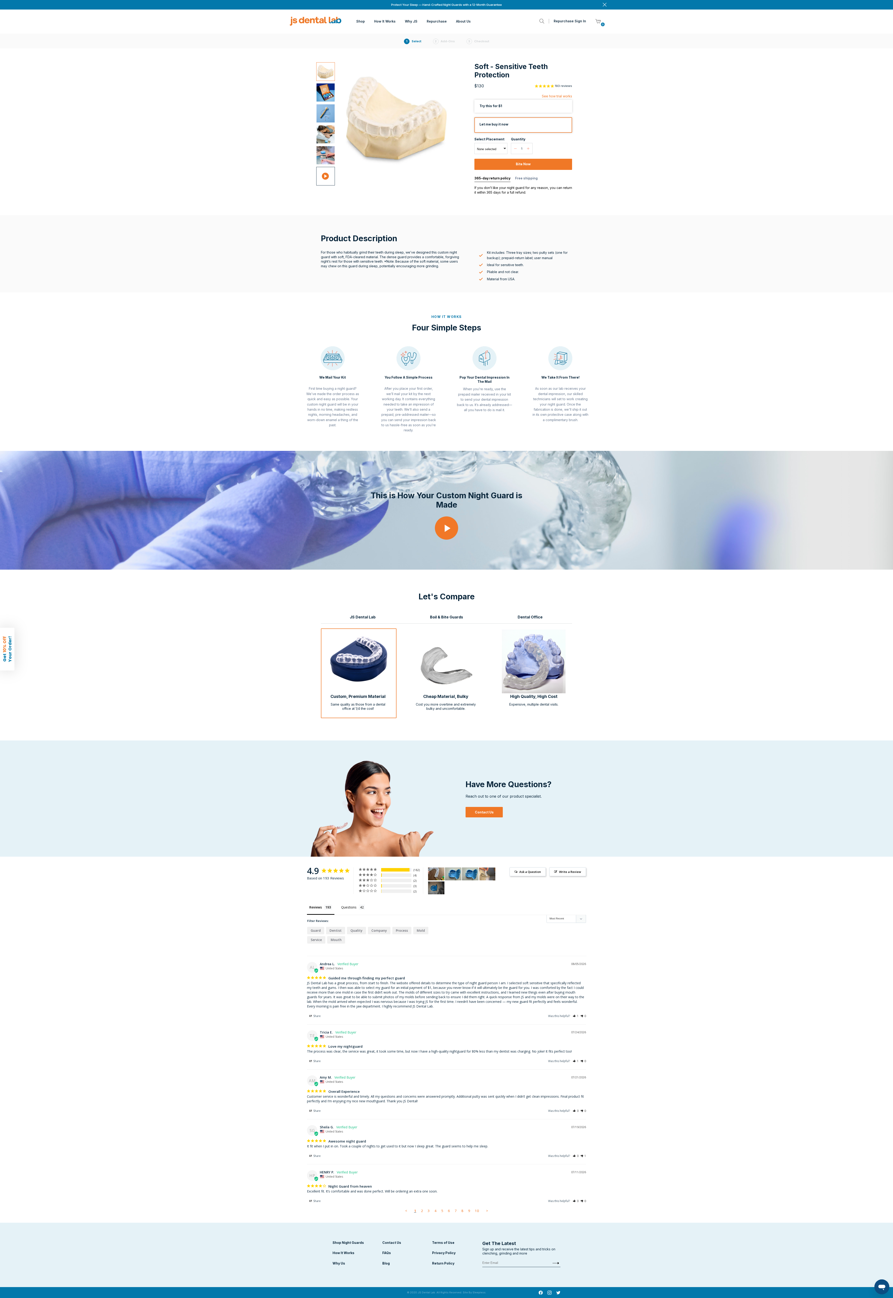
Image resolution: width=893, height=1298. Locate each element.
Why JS (411, 21)
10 (477, 1210)
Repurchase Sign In (570, 21)
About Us (463, 21)
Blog (386, 1263)
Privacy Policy (444, 1253)
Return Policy (443, 1263)
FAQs (386, 1253)
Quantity (518, 139)
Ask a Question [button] (530, 872)
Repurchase (437, 21)
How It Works (385, 21)
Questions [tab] (349, 907)
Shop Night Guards (348, 1243)
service (316, 940)
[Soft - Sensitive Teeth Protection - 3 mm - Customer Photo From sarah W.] (487, 874)
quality (356, 930)
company (379, 930)
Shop (360, 21)
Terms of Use (443, 1243)
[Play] (446, 530)
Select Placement (489, 139)
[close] (604, 5)
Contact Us (484, 812)
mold (421, 930)
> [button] (487, 1210)
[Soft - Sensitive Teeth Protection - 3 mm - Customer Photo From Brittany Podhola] (436, 888)
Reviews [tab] (315, 907)
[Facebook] (541, 1293)
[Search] (542, 21)
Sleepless (479, 1292)
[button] (575, 1016)
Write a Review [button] (570, 872)
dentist (336, 930)
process (402, 930)
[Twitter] (558, 1293)
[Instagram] (549, 1293)
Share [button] (317, 1016)
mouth (336, 940)
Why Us (339, 1263)
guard (316, 930)
